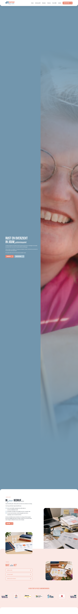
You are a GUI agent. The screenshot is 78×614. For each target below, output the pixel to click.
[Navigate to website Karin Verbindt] (39, 596)
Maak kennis (8, 523)
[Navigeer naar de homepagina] (10, 3)
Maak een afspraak (66, 2)
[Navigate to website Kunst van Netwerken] (50, 596)
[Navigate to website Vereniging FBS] (16, 596)
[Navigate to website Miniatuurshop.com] (27, 596)
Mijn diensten (9, 256)
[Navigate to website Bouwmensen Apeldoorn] (62, 596)
